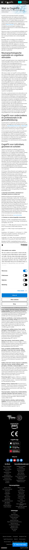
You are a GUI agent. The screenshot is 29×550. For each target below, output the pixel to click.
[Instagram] (17, 460)
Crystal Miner (7, 493)
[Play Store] (14, 447)
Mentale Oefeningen (14, 520)
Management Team (22, 536)
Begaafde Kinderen (14, 527)
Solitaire (7, 495)
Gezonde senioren (21, 470)
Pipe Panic (7, 492)
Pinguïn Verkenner (21, 500)
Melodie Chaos (21, 492)
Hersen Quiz (14, 518)
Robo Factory (7, 496)
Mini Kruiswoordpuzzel (7, 489)
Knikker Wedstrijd (7, 506)
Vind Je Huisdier (21, 490)
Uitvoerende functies (7, 479)
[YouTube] (14, 460)
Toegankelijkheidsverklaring (11, 544)
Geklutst (21, 489)
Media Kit (16, 539)
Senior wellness (21, 473)
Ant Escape (7, 498)
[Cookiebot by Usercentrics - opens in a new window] (20, 245)
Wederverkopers (14, 514)
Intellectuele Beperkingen (7, 476)
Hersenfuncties (7, 478)
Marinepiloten (21, 471)
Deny (14, 304)
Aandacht (7, 482)
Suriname (4, 547)
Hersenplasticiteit (7, 472)
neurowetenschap (17, 215)
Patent (14, 512)
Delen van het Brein (7, 469)
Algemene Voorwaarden (7, 536)
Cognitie (7, 473)
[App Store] (14, 443)
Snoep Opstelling (21, 498)
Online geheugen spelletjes (21, 506)
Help (24, 541)
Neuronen (7, 470)
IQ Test (14, 530)
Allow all (14, 295)
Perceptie (7, 481)
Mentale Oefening (14, 523)
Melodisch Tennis (21, 487)
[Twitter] (11, 460)
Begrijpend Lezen (14, 526)
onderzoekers (24, 125)
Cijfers (21, 502)
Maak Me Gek (7, 499)
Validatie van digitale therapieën (21, 467)
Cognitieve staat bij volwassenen (21, 478)
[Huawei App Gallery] (14, 451)
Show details (20, 290)
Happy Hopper (21, 496)
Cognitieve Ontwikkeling (14, 515)
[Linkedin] (21, 460)
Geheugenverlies (7, 475)
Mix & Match (7, 502)
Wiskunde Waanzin (7, 505)
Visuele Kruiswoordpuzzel (7, 500)
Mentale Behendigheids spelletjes (21, 504)
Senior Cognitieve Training (20, 476)
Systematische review (21, 480)
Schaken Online (7, 487)
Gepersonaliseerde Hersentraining (14, 521)
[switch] (25, 275)
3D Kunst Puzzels (21, 495)
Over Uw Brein (7, 467)
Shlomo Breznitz (10, 24)
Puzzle (21, 499)
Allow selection (15, 299)
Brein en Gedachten (7, 466)
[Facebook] (7, 460)
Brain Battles (14, 529)
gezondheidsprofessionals (14, 125)
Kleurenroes (21, 493)
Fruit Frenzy (7, 490)
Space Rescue (7, 503)
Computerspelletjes (21, 468)
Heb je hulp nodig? (21, 544)
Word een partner (22, 539)
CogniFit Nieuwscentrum (8, 539)
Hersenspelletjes (21, 507)
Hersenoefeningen (14, 517)
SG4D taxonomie (20, 481)
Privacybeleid (15, 536)
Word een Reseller (7, 541)
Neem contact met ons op (17, 541)
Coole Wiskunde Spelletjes (14, 524)
